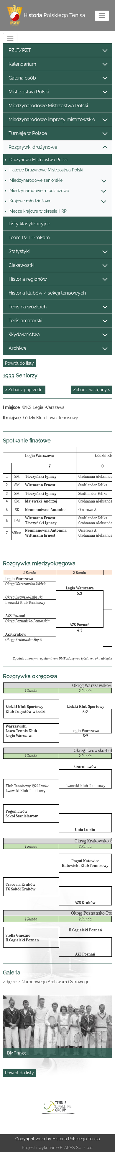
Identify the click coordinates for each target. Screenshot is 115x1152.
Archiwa (17, 348)
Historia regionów (28, 279)
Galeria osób (22, 78)
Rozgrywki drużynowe (33, 147)
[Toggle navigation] (102, 16)
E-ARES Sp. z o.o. (76, 1147)
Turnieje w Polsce (28, 133)
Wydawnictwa (24, 334)
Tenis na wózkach (28, 307)
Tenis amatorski (25, 320)
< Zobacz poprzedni (24, 389)
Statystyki (19, 251)
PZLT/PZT (20, 50)
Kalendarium (22, 64)
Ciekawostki (21, 265)
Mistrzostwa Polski (29, 92)
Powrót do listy (19, 363)
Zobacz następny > (91, 389)
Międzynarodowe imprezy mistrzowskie (52, 119)
